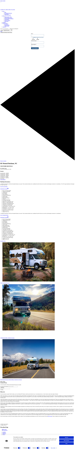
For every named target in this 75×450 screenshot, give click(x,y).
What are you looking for (14, 28)
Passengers (33, 44)
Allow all (66, 437)
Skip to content (2, 0)
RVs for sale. (50, 416)
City (32, 33)
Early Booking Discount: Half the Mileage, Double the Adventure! (11, 379)
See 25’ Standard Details (4, 215)
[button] (4, 11)
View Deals (13, 9)
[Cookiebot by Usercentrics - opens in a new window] (6, 448)
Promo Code (33, 40)
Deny (66, 443)
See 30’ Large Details (3, 186)
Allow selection (66, 440)
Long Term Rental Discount (4, 282)
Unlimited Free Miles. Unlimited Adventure (7, 337)
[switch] (29, 448)
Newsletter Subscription (4, 386)
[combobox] (37, 35)
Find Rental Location (4, 188)
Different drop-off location (38, 37)
